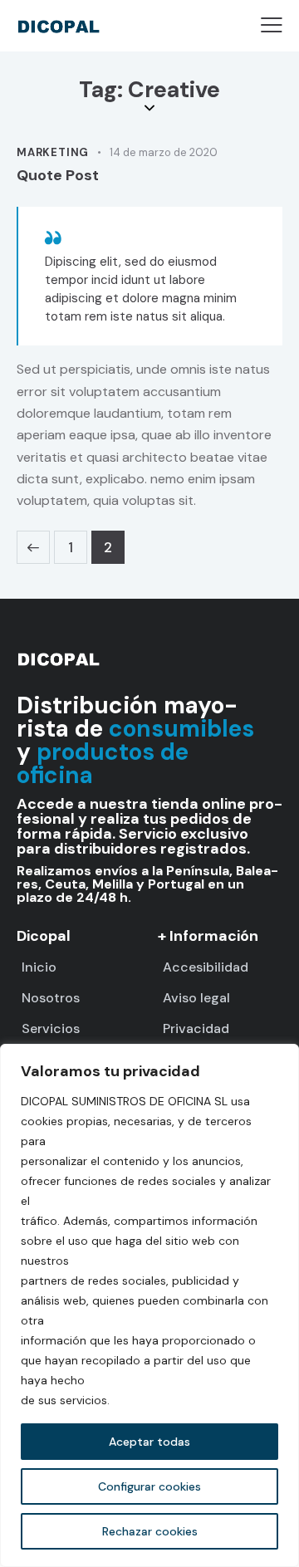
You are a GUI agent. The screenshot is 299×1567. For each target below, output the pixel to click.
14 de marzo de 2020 (164, 152)
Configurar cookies (149, 1486)
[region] (149, 1305)
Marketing (53, 152)
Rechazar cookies (150, 1531)
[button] (271, 25)
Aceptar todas (149, 1441)
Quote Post (58, 175)
